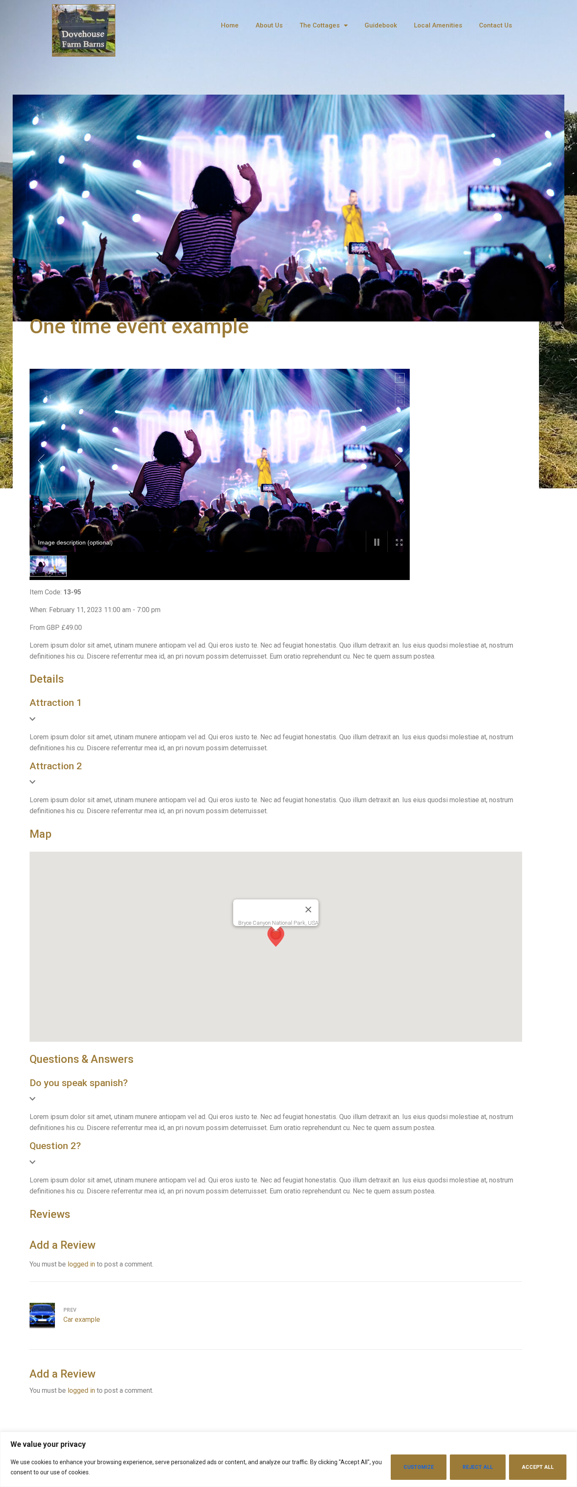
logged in (81, 1264)
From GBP (45, 628)
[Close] (308, 909)
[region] (288, 1459)
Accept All (538, 1467)
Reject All (478, 1467)
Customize (418, 1467)
